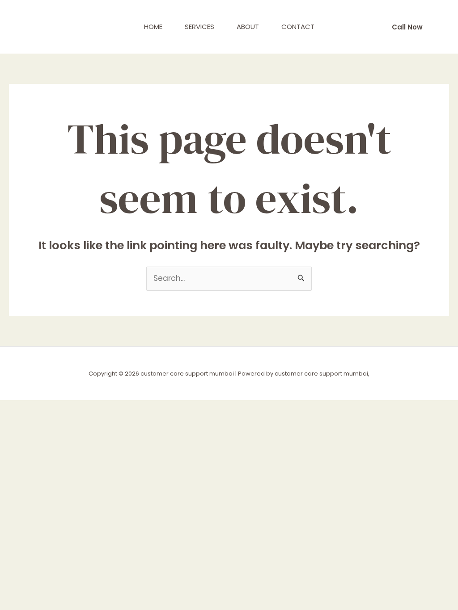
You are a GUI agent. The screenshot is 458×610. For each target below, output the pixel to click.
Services (199, 26)
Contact (297, 26)
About (248, 26)
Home (153, 26)
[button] (407, 27)
